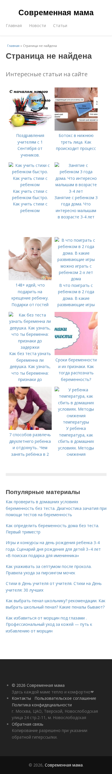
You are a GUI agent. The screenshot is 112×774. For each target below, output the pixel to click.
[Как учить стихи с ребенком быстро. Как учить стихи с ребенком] (30, 184)
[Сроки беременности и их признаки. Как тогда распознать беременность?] (76, 353)
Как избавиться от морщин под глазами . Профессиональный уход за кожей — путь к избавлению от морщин (49, 624)
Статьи (60, 25)
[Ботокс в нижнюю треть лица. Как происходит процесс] (76, 129)
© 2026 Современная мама (38, 685)
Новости (37, 25)
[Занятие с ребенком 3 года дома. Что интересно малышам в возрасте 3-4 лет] (76, 191)
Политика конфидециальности (42, 705)
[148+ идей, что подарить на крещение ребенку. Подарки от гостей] (30, 278)
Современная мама (56, 12)
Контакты (21, 698)
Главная (14, 25)
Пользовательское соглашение (65, 698)
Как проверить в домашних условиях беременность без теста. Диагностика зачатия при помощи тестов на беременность (56, 508)
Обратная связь (27, 724)
